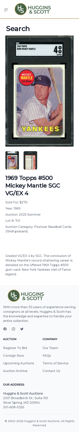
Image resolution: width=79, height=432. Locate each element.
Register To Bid (15, 348)
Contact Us (51, 371)
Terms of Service (55, 363)
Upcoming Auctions (18, 363)
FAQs (47, 355)
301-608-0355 (13, 407)
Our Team (50, 348)
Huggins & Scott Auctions (42, 421)
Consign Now (13, 355)
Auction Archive (15, 371)
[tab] (12, 160)
